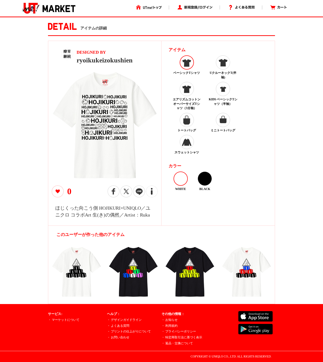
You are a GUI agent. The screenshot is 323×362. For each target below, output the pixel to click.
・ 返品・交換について (177, 343)
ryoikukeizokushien (105, 60)
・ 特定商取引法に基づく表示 (182, 337)
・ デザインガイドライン (124, 320)
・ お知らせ (170, 320)
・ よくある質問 (118, 325)
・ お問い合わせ (118, 337)
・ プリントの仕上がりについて (129, 331)
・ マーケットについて (63, 320)
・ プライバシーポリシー (179, 331)
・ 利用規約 (170, 325)
